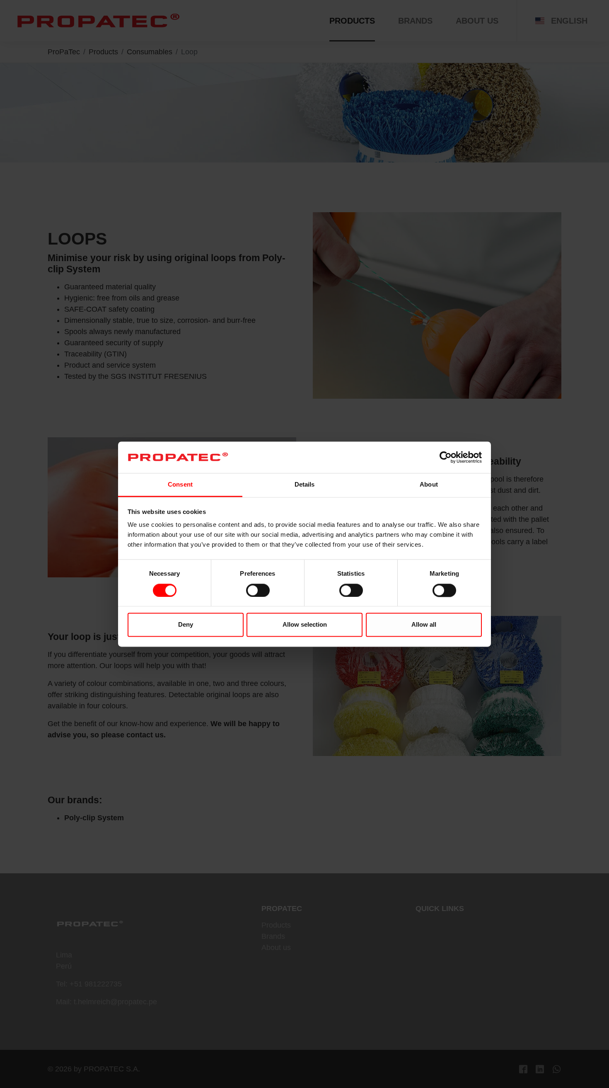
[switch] (258, 590)
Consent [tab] (180, 484)
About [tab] (429, 484)
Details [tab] (305, 484)
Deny (185, 624)
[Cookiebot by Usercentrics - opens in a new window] (445, 457)
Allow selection (305, 624)
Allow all (423, 624)
